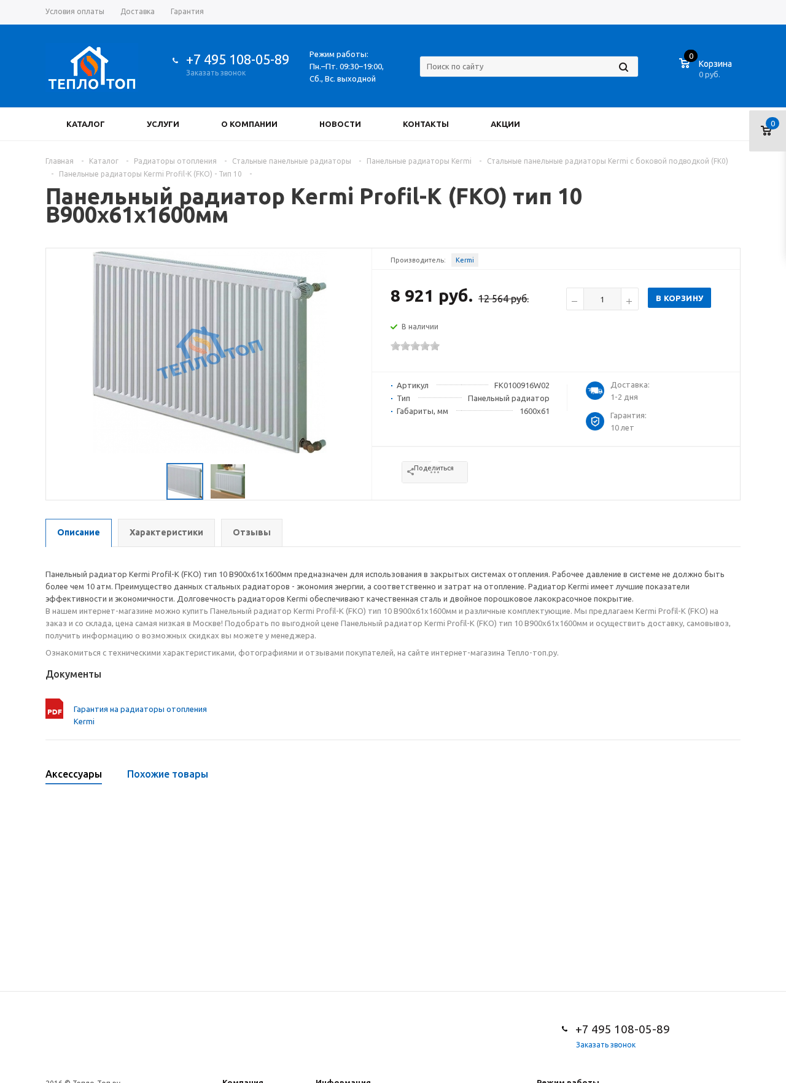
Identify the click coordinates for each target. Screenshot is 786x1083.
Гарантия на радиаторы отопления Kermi (140, 715)
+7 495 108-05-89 (237, 59)
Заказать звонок (216, 73)
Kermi (465, 260)
